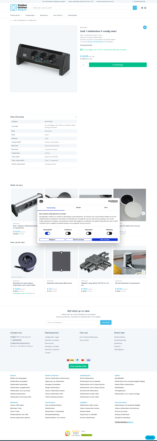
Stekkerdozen (15, 15)
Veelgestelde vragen (52, 337)
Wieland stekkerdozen (18, 394)
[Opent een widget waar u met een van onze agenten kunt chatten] (150, 438)
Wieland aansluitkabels (95, 42)
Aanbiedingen (72, 15)
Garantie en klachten (52, 349)
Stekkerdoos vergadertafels (20, 387)
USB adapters (119, 349)
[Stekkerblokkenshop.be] (131, 422)
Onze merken (84, 340)
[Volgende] (143, 213)
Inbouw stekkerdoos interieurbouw (57, 378)
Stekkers (117, 346)
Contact (48, 352)
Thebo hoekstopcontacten (54, 397)
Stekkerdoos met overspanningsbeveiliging (130, 381)
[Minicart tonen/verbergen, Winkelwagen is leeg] (145, 7)
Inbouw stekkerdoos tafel (54, 394)
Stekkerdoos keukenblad (18, 384)
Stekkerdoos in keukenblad (54, 411)
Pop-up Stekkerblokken (53, 405)
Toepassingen (30, 15)
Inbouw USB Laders (17, 405)
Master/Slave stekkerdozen (124, 384)
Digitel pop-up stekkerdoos (54, 381)
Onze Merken (57, 15)
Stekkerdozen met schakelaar (90, 381)
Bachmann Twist (16, 408)
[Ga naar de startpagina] (18, 7)
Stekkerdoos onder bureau (89, 405)
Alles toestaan (104, 239)
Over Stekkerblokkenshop (89, 337)
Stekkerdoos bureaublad (18, 381)
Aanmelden (106, 322)
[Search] (135, 8)
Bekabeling (44, 15)
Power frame (14, 411)
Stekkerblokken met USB (19, 414)
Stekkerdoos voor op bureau (20, 391)
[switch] (68, 233)
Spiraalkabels (119, 378)
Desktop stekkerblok (122, 414)
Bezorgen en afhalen (52, 346)
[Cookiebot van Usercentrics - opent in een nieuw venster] (110, 201)
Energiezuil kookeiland (52, 384)
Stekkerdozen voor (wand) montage (127, 394)
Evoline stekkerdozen (87, 417)
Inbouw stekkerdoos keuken (55, 391)
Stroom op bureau (121, 411)
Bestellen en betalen (52, 340)
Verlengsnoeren (120, 391)
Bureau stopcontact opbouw (20, 417)
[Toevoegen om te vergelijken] (145, 27)
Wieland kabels (85, 411)
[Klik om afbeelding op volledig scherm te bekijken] (43, 59)
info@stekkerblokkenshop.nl (20, 343)
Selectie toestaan (78, 239)
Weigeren (52, 239)
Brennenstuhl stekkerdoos (89, 391)
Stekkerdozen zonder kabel (89, 394)
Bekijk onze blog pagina (18, 378)
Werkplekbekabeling (52, 414)
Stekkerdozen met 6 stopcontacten (92, 384)
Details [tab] (78, 207)
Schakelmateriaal (120, 340)
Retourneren (49, 343)
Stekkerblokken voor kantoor (55, 417)
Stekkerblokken (119, 337)
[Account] (142, 7)
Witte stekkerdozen (87, 378)
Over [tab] (106, 207)
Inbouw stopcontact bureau (89, 408)
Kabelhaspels (119, 387)
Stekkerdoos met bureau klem (20, 397)
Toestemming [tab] (51, 208)
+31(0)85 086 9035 (139, 1)
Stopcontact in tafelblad (88, 414)
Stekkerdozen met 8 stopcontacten (92, 387)
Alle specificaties (86, 45)
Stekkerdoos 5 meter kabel (89, 397)
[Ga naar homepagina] (10, 20)
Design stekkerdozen (52, 387)
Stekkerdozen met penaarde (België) (127, 405)
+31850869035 (16, 340)
